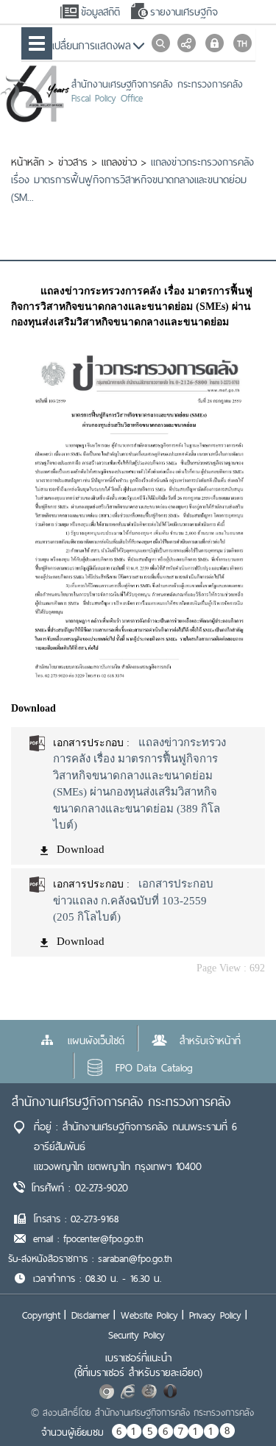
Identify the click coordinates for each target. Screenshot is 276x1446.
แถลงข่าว (119, 162)
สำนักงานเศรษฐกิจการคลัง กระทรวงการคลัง (121, 1101)
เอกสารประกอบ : (91, 742)
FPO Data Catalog (154, 1068)
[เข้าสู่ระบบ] (214, 43)
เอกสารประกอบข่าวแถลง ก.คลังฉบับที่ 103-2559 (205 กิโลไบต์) (133, 900)
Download (81, 849)
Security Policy (136, 1335)
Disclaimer (90, 1315)
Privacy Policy (215, 1315)
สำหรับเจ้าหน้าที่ (210, 1040)
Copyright (41, 1315)
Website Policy (149, 1315)
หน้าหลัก (27, 162)
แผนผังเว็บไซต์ (96, 1040)
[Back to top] (235, 1405)
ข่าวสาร (73, 162)
